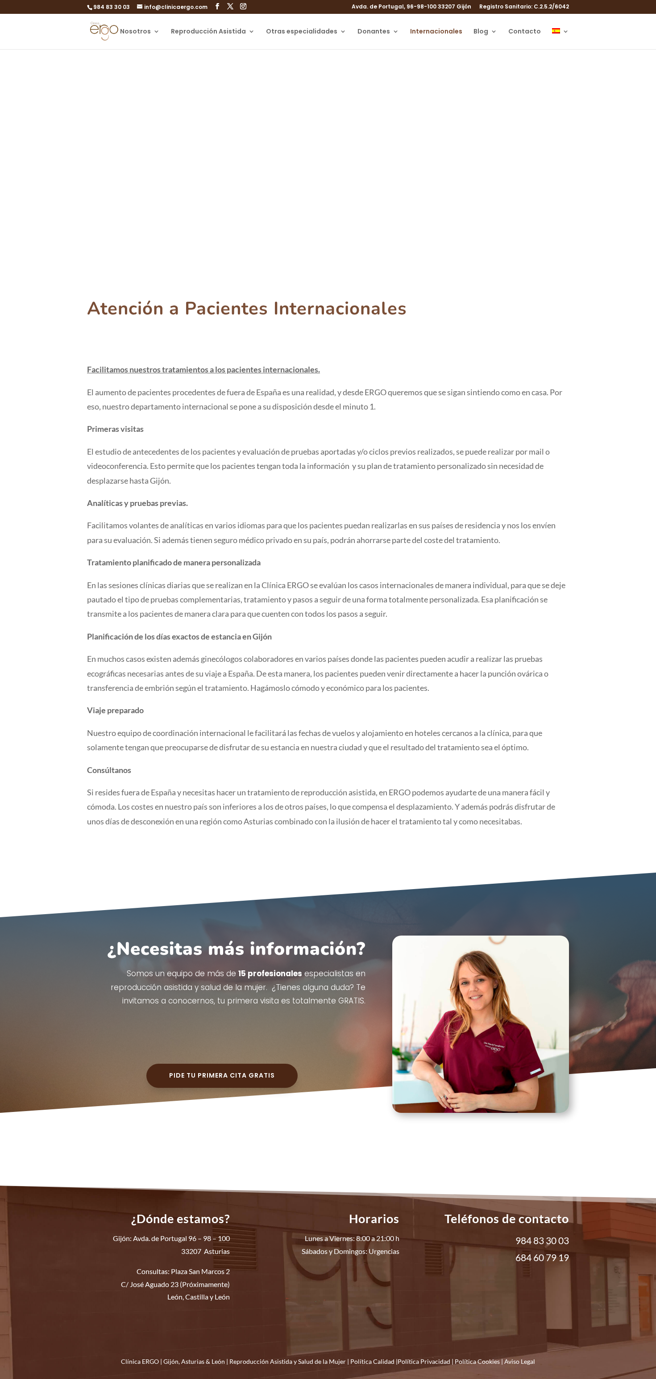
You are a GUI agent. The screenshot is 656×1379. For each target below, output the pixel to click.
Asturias (192, 1361)
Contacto (524, 32)
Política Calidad (372, 1361)
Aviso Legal (519, 1361)
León (218, 1361)
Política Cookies (477, 1361)
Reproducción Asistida (208, 32)
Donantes (373, 32)
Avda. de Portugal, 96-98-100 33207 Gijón (411, 7)
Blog (480, 32)
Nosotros (135, 32)
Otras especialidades (301, 32)
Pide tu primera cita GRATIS (222, 1075)
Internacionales (436, 32)
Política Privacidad (424, 1361)
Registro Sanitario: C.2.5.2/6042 (524, 7)
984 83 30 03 (111, 7)
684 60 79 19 (542, 1257)
